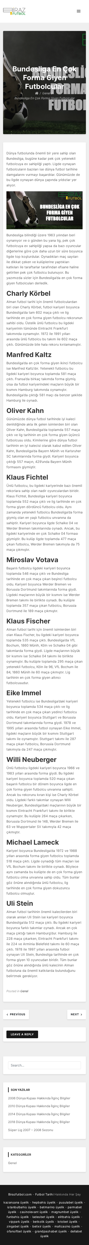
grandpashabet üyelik (51, 1231)
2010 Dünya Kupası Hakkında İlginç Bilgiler (39, 1106)
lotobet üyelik (68, 1221)
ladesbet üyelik (43, 1217)
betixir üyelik (41, 1226)
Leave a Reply (22, 1034)
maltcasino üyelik (67, 1226)
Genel (24, 991)
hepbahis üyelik (44, 1202)
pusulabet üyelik (71, 1202)
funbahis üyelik (18, 1217)
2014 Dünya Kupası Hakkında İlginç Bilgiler (39, 1114)
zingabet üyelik (18, 1226)
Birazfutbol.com (20, 1194)
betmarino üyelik (52, 1207)
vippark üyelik (19, 1221)
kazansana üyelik (16, 1202)
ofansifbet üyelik (19, 1231)
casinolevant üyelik (34, 1212)
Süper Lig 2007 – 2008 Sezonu (30, 1130)
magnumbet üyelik (64, 1212)
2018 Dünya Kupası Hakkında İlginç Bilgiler (39, 1122)
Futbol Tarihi (44, 1194)
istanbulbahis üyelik (21, 1207)
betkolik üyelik (43, 1221)
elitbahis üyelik (69, 1217)
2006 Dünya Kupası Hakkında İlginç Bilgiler (39, 1098)
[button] (78, 11)
